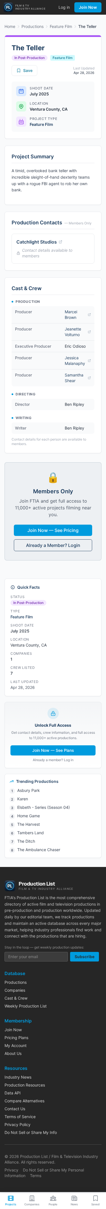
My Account (16, 1045)
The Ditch (26, 841)
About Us (13, 1053)
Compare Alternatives (24, 1100)
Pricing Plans (16, 1037)
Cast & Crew (16, 998)
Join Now (88, 7)
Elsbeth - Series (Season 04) (43, 807)
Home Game (28, 815)
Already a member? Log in (53, 760)
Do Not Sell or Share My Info (31, 1132)
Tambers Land (30, 832)
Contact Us (15, 1108)
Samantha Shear (74, 378)
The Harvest (28, 824)
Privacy (11, 1170)
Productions (32, 26)
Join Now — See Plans (53, 750)
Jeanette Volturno (73, 332)
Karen (22, 798)
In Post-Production (29, 58)
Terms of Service (20, 1116)
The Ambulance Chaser (38, 849)
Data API (13, 1092)
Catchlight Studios (36, 242)
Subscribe (84, 956)
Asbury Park (28, 790)
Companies (15, 990)
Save (28, 70)
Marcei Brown (71, 314)
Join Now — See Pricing (53, 530)
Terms (35, 1175)
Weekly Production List (26, 1006)
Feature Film (61, 26)
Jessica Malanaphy (75, 360)
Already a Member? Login (53, 545)
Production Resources (25, 1085)
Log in (64, 7)
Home (10, 26)
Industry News (18, 1077)
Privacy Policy (18, 1124)
